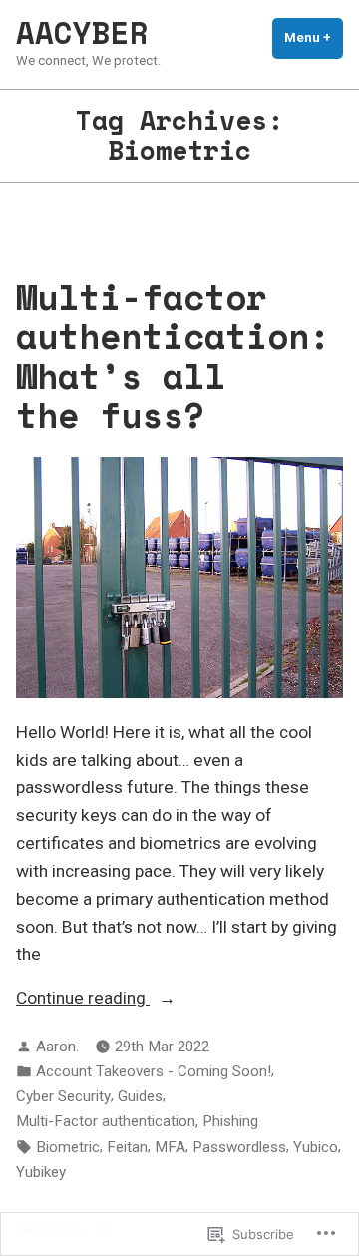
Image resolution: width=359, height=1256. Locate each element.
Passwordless (239, 1147)
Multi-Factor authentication (105, 1121)
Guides (140, 1096)
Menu (313, 37)
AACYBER (82, 32)
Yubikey (41, 1172)
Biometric (68, 1147)
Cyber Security (63, 1096)
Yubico (315, 1147)
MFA (170, 1147)
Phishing (230, 1121)
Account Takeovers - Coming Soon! (153, 1071)
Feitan (127, 1147)
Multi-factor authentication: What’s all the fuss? (173, 356)
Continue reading (83, 1000)
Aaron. (57, 1046)
